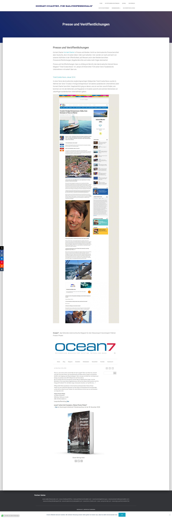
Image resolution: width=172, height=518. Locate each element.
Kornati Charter (69, 52)
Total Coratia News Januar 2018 (64, 77)
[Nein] (170, 515)
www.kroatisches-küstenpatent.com (72, 501)
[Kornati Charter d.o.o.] (65, 5)
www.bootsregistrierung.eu (100, 499)
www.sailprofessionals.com (50, 499)
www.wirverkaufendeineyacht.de (52, 501)
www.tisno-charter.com (89, 501)
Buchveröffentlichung (129, 8)
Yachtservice (132, 3)
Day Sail (124, 3)
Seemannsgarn (115, 8)
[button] (119, 8)
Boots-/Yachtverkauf (104, 8)
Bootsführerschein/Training (112, 3)
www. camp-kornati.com (104, 501)
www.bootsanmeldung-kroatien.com (118, 499)
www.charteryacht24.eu (66, 499)
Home (101, 3)
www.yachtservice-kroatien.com (82, 499)
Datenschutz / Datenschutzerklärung (86, 509)
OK (122, 514)
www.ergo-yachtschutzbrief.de (120, 501)
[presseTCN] (86, 208)
